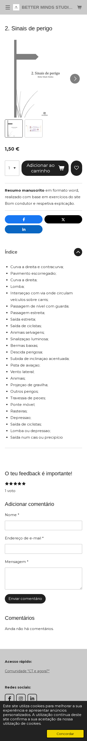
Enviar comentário (25, 598)
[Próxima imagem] (75, 79)
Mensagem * (17, 561)
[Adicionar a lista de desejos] (76, 168)
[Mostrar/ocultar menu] (7, 7)
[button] (14, 128)
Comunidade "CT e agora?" (27, 671)
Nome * (12, 514)
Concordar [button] (65, 734)
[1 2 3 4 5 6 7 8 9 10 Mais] (12, 168)
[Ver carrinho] (79, 7)
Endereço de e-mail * (24, 538)
